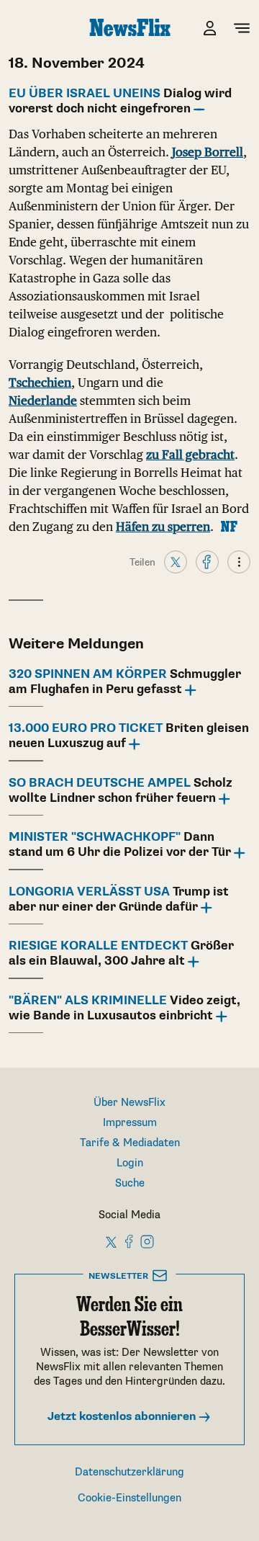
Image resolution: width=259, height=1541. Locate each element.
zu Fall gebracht (190, 454)
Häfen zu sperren (163, 526)
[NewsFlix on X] (111, 1241)
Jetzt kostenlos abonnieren (123, 1417)
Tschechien (40, 382)
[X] (175, 561)
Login (130, 1163)
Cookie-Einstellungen (129, 1498)
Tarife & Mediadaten (130, 1143)
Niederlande (43, 400)
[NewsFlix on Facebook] (129, 1241)
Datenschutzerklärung (129, 1472)
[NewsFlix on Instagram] (147, 1241)
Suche (130, 1183)
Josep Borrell (207, 152)
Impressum (130, 1123)
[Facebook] (207, 561)
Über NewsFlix (129, 1102)
